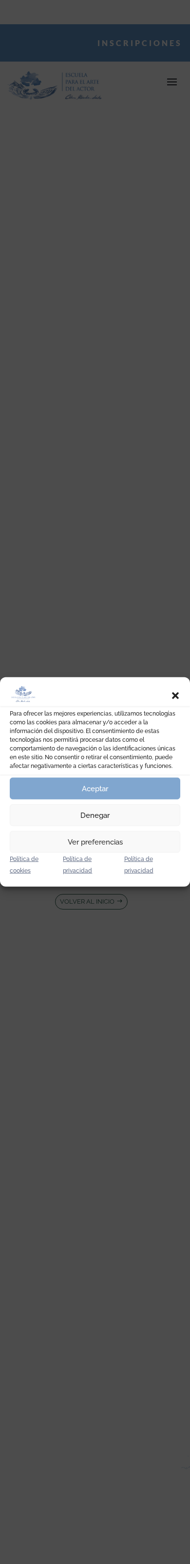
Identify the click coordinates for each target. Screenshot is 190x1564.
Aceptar (95, 788)
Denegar (95, 815)
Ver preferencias (95, 842)
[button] (175, 696)
